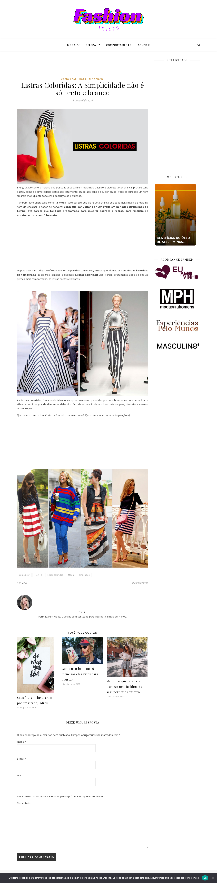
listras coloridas (55, 574)
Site (19, 775)
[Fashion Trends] (108, 19)
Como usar (69, 79)
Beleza (91, 45)
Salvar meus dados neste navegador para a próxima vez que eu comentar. (60, 796)
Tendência (96, 79)
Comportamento (119, 45)
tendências (84, 574)
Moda (71, 45)
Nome (21, 741)
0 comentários (140, 582)
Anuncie (144, 45)
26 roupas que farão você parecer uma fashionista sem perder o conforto (125, 686)
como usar (24, 574)
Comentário (24, 803)
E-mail (21, 758)
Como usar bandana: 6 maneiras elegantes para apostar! (80, 674)
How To (38, 574)
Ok (205, 877)
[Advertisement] (82, 66)
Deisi (24, 582)
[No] (212, 878)
